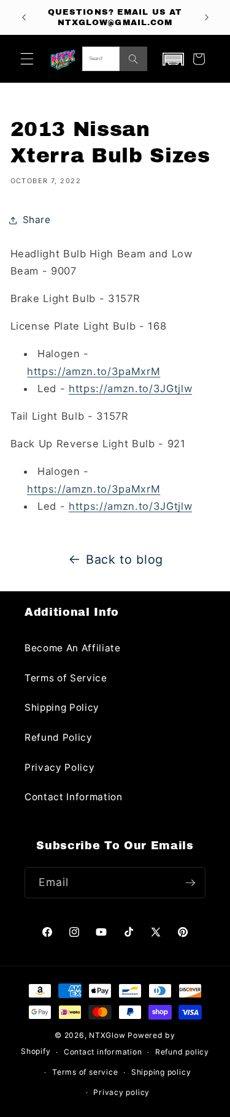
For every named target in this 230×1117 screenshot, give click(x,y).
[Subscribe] (190, 883)
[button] (27, 59)
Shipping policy (161, 1072)
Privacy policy (121, 1092)
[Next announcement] (206, 17)
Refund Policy (59, 737)
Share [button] (37, 219)
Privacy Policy (59, 767)
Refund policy (182, 1051)
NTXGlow (107, 1035)
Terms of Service (66, 678)
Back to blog (124, 559)
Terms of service (85, 1072)
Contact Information (74, 797)
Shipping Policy (62, 707)
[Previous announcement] (23, 17)
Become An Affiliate (73, 648)
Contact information (103, 1051)
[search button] (133, 59)
